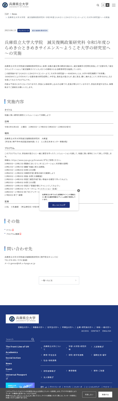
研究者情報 (48, 371)
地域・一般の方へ (103, 327)
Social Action (13, 357)
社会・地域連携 (50, 360)
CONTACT (95, 330)
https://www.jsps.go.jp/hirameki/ (28, 160)
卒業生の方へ (68, 327)
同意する (105, 394)
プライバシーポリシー (55, 387)
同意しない (89, 394)
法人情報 (47, 377)
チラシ (9, 230)
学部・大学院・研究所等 (77, 348)
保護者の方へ (38, 327)
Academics (12, 352)
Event (9, 368)
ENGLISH (106, 330)
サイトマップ (106, 387)
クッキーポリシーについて (20, 395)
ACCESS (85, 330)
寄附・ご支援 (99, 370)
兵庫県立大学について (52, 348)
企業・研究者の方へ (85, 327)
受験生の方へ (24, 327)
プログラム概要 (12, 234)
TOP (7, 13)
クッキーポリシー (78, 387)
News (14, 13)
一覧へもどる (47, 280)
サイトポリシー (67, 387)
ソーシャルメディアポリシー (93, 387)
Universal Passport (16, 374)
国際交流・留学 (100, 355)
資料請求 (42, 387)
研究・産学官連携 (76, 355)
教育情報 (73, 370)
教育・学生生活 (50, 355)
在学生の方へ (53, 327)
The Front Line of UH (17, 346)
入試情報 (98, 346)
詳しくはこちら (57, 205)
